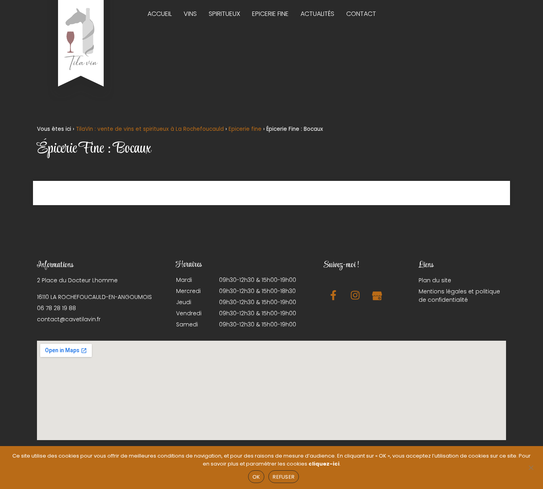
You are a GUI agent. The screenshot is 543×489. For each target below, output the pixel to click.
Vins (190, 13)
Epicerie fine (270, 13)
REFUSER (284, 477)
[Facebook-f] (333, 295)
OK (256, 477)
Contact (361, 13)
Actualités (317, 13)
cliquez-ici (323, 464)
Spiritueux (224, 13)
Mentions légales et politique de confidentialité (459, 295)
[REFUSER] (530, 467)
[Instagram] (355, 295)
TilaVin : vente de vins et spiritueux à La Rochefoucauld (150, 129)
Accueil (159, 13)
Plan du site (435, 280)
